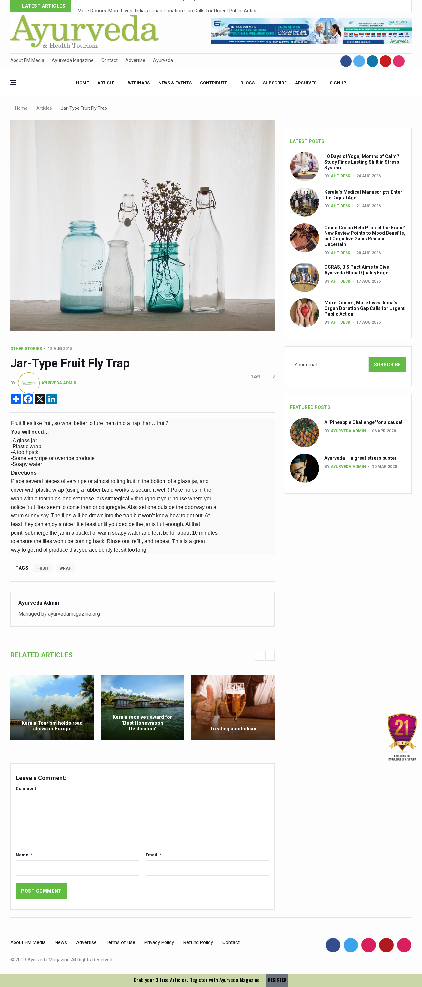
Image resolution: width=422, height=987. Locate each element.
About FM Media (27, 60)
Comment (26, 788)
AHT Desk (340, 176)
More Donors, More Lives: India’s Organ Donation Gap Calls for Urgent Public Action (168, 6)
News (61, 942)
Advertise (135, 60)
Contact (109, 60)
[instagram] (399, 61)
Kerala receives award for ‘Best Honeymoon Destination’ (142, 723)
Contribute (213, 82)
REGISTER (277, 980)
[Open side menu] (13, 82)
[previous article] (406, 6)
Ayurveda (163, 60)
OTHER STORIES (26, 348)
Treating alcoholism (233, 729)
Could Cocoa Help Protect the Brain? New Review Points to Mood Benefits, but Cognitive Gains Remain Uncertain (364, 236)
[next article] (394, 6)
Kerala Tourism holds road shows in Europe (52, 726)
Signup (338, 82)
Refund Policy (198, 942)
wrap (65, 568)
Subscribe (274, 82)
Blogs (247, 82)
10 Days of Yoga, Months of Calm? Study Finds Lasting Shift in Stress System (361, 162)
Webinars (139, 82)
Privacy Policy (159, 942)
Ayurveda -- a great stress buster (360, 458)
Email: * (154, 854)
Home (82, 82)
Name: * (24, 854)
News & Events (175, 82)
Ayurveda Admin (58, 383)
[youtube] (385, 61)
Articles (44, 108)
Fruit (43, 568)
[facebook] (346, 61)
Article (105, 82)
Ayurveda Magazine (73, 60)
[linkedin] (372, 61)
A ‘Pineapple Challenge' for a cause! (363, 422)
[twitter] (359, 61)
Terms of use (120, 942)
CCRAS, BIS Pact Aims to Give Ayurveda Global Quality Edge (356, 269)
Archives (305, 82)
